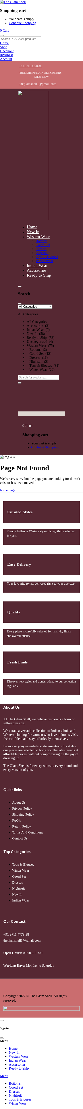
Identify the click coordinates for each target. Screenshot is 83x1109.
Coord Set (19, 876)
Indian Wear (20, 900)
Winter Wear (20, 870)
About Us (18, 802)
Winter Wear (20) (40, 369)
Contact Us (19, 838)
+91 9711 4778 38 (16, 934)
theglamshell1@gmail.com (22, 940)
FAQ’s (16, 820)
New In (17, 894)
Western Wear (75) (40, 345)
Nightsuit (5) (37, 361)
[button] (41, 338)
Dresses (17, 882)
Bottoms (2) (37, 349)
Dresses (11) (37, 357)
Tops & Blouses (23, 864)
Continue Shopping (22, 23)
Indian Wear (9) (38, 330)
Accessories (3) (38, 326)
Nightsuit (18, 888)
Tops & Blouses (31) (43, 365)
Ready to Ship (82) (40, 337)
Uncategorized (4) (40, 341)
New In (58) (36, 333)
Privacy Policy (22, 808)
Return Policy (21, 826)
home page (7, 490)
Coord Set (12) (39, 353)
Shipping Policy (23, 814)
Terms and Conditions (27, 832)
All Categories (37, 322)
